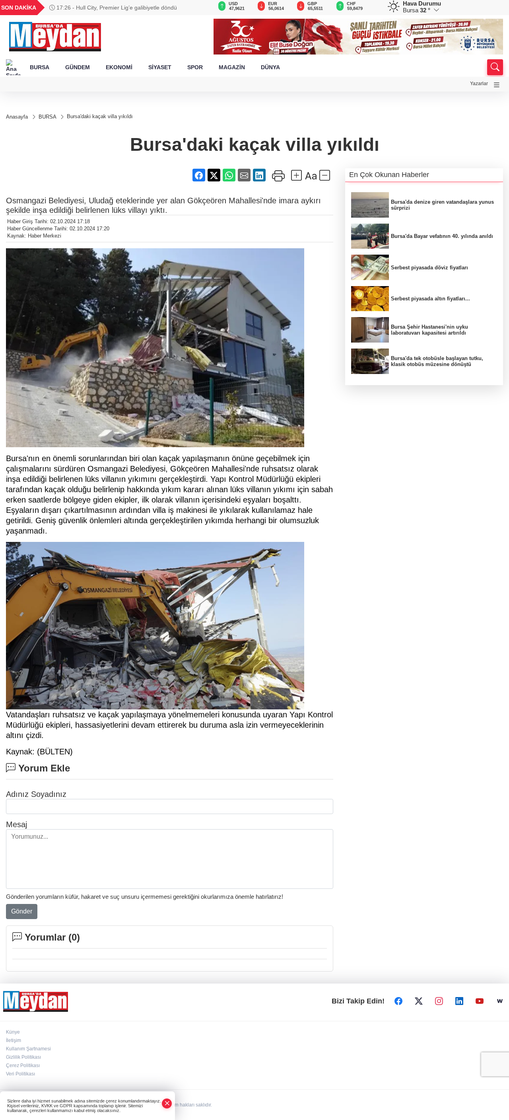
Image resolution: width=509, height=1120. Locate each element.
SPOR (195, 67)
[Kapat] (167, 1103)
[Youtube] (480, 1001)
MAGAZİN (232, 67)
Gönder (21, 911)
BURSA (39, 67)
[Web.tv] (500, 1001)
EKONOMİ (119, 67)
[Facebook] (398, 1001)
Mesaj (16, 824)
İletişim (13, 1040)
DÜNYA (270, 67)
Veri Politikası (20, 1074)
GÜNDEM (77, 67)
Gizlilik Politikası (23, 1057)
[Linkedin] (459, 1001)
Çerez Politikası (23, 1065)
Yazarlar (479, 83)
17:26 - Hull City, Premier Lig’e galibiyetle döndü (116, 7)
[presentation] (196, 8)
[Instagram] (439, 1001)
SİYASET (159, 67)
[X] (419, 1001)
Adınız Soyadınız (36, 794)
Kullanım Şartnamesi (28, 1049)
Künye (13, 1032)
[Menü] (496, 85)
